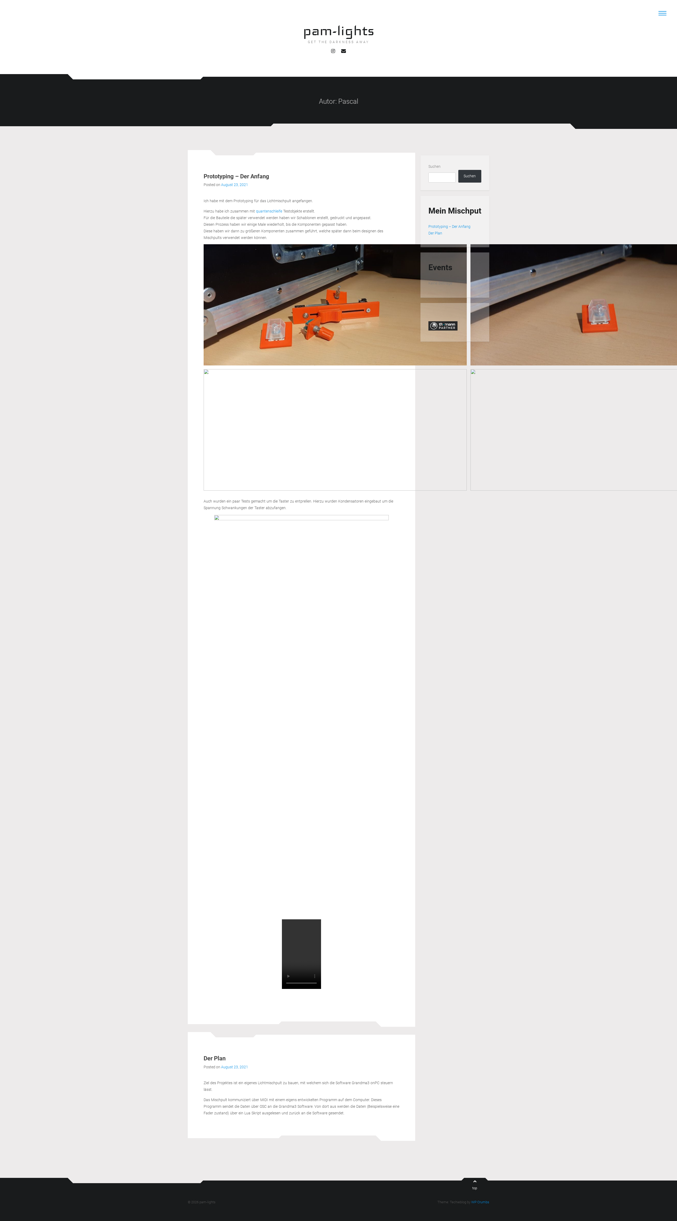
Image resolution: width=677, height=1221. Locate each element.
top (474, 1188)
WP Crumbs (480, 1202)
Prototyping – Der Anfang (236, 176)
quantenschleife (269, 211)
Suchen (434, 166)
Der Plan (215, 1058)
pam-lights (338, 30)
